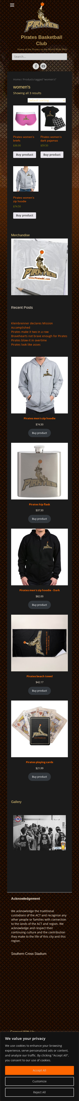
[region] (39, 1066)
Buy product (24, 155)
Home (17, 79)
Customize (39, 1081)
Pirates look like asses (26, 344)
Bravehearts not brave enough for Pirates (39, 336)
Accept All (39, 1070)
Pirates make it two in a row (30, 332)
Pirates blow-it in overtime (29, 340)
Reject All (39, 1092)
